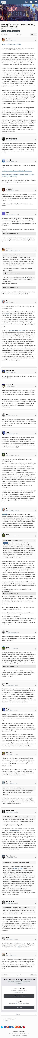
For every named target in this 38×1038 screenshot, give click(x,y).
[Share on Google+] (7, 1027)
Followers (17, 1014)
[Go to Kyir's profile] (3, 415)
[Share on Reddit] (16, 1027)
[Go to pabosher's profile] (3, 753)
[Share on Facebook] (5, 1027)
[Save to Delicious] (13, 1027)
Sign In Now (19, 1007)
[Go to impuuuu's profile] (3, 39)
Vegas (20, 788)
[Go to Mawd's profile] (3, 454)
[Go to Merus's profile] (3, 954)
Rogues (7, 313)
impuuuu (4, 28)
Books (16, 28)
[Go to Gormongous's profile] (3, 811)
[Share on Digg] (10, 1027)
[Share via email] (21, 1027)
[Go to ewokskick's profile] (3, 190)
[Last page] (36, 34)
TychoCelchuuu (23, 907)
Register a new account (19, 996)
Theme (15, 1031)
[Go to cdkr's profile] (3, 213)
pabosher (9, 753)
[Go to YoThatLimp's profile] (3, 371)
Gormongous (10, 810)
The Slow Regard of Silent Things (16, 330)
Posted (11, 40)
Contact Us (22, 1031)
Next (32, 34)
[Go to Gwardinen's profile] (3, 782)
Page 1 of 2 (19, 34)
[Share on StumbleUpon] (18, 1027)
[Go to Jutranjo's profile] (3, 161)
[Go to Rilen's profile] (3, 301)
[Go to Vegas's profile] (3, 433)
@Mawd (4, 514)
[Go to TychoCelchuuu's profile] (3, 857)
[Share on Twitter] (2, 1027)
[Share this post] (35, 40)
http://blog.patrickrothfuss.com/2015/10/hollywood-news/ (17, 171)
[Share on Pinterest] (24, 1027)
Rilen (20, 540)
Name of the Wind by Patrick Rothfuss (11, 44)
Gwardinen (9, 782)
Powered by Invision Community (19, 1035)
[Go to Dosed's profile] (3, 648)
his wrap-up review (14, 830)
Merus (8, 954)
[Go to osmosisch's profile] (3, 386)
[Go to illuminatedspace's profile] (3, 139)
